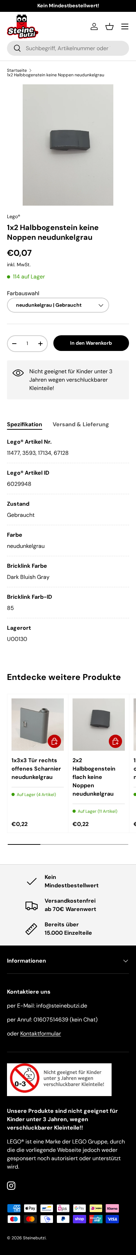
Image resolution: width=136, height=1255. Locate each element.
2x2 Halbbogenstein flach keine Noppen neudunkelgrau (94, 777)
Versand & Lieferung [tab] (81, 424)
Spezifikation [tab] (24, 424)
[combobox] (68, 48)
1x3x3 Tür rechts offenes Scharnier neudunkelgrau (36, 769)
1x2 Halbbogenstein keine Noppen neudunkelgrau (55, 75)
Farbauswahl (23, 293)
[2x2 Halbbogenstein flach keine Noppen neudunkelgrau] (99, 724)
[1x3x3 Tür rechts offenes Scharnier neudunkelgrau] (38, 724)
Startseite (17, 70)
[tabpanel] (68, 540)
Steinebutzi (34, 1238)
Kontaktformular (40, 1033)
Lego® (13, 216)
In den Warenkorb (91, 343)
